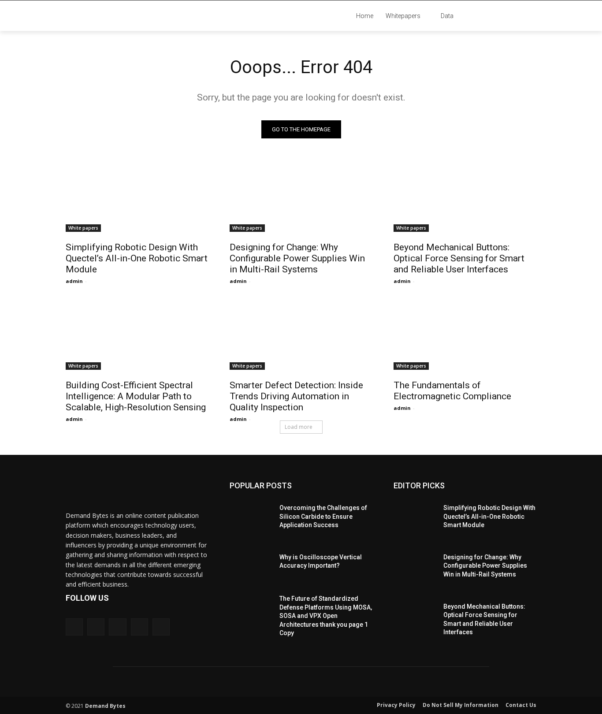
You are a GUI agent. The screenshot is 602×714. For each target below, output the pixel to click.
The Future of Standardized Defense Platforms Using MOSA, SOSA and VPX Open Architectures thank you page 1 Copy (325, 615)
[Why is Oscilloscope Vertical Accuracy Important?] (251, 564)
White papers (83, 228)
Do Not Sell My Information (460, 705)
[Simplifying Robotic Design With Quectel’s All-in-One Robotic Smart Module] (137, 196)
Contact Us (520, 705)
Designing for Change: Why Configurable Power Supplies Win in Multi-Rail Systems (297, 258)
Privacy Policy (396, 705)
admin (74, 281)
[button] (512, 15)
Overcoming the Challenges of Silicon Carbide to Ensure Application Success (323, 516)
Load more (298, 427)
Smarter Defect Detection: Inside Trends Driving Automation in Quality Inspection (296, 396)
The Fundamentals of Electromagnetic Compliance (452, 391)
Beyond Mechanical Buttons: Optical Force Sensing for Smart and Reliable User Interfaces (459, 258)
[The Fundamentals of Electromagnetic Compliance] (465, 334)
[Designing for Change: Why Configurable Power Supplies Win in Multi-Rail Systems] (301, 196)
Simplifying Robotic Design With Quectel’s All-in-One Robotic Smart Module (137, 258)
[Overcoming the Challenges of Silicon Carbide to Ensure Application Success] (251, 514)
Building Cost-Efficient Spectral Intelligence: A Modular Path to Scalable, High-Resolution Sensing (136, 396)
